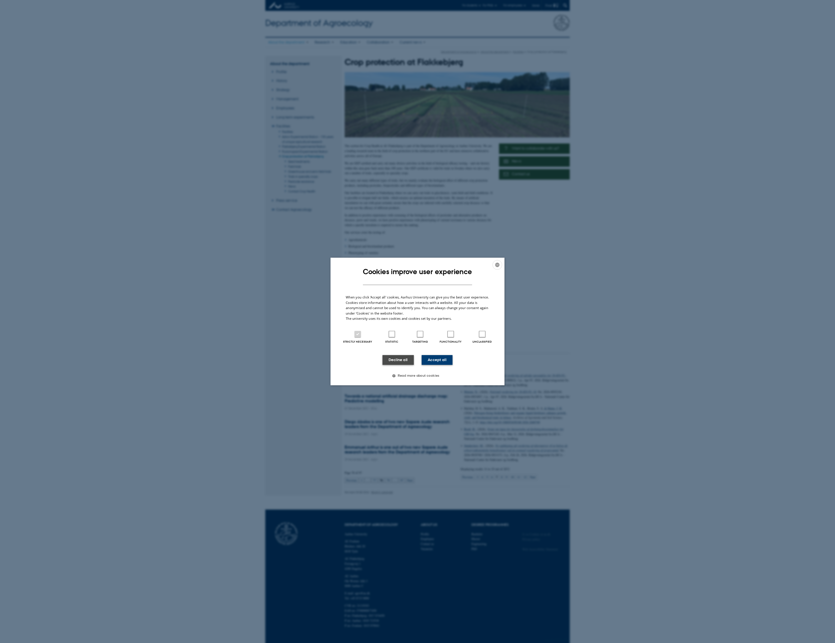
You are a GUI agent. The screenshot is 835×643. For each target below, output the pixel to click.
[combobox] (497, 265)
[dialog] (417, 321)
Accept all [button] (437, 359)
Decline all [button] (398, 359)
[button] (417, 375)
